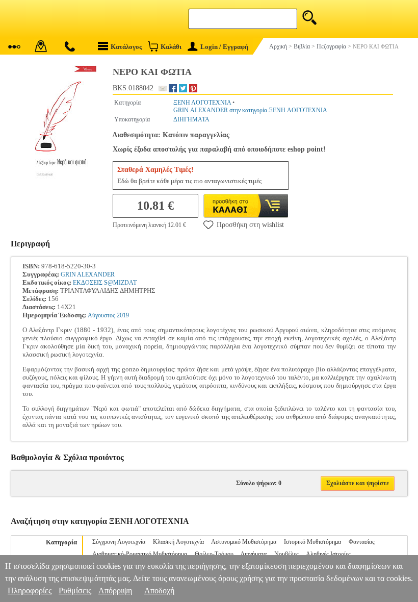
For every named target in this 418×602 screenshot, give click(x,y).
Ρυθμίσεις (75, 590)
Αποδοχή (159, 590)
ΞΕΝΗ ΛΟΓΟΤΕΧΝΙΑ (202, 102)
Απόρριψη (115, 590)
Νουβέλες (286, 554)
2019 (123, 315)
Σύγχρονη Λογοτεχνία (118, 541)
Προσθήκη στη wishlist (250, 225)
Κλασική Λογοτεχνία (178, 541)
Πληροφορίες (29, 590)
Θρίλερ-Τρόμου (214, 554)
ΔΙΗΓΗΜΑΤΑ (191, 119)
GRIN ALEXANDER (88, 274)
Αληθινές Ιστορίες (328, 554)
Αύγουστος (101, 315)
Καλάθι (171, 47)
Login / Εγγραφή (224, 47)
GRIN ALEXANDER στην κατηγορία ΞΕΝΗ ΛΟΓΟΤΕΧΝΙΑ (250, 110)
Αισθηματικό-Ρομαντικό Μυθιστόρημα (139, 554)
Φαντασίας (362, 541)
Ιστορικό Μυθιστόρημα (312, 541)
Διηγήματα (254, 554)
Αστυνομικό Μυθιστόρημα (243, 541)
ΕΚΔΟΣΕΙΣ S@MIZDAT (105, 282)
